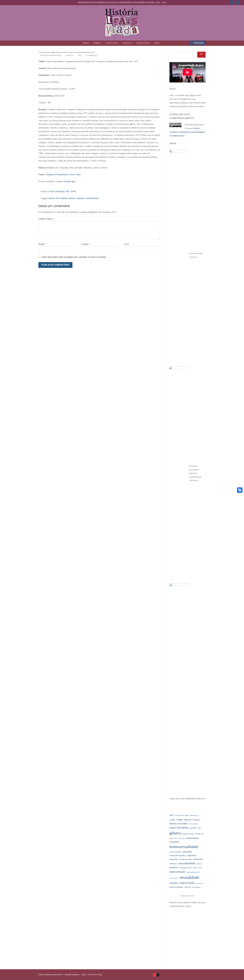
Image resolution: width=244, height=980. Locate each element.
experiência (193, 828)
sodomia (173, 883)
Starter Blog (97, 974)
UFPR (73, 191)
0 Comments (91, 55)
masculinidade (92, 198)
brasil (187, 815)
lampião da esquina (186, 859)
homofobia (174, 842)
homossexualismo (175, 852)
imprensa (81, 198)
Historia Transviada (50, 55)
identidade (187, 852)
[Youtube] (231, 2)
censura (51, 198)
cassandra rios (194, 815)
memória (173, 867)
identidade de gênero (177, 855)
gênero (72, 198)
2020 (79, 55)
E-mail (86, 244)
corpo (179, 819)
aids (171, 815)
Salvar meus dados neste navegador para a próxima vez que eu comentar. (74, 257)
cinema (172, 820)
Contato (198, 43)
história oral (199, 834)
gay (199, 828)
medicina (199, 864)
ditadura (196, 820)
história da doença (188, 834)
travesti (188, 887)
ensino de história (178, 827)
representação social (193, 872)
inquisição (173, 859)
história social (173, 838)
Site (126, 244)
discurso (187, 819)
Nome (42, 244)
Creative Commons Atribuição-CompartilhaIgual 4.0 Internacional (187, 132)
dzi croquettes (62, 198)
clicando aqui (69, 181)
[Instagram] (237, 2)
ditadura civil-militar (178, 823)
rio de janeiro (173, 878)
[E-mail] (154, 974)
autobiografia (179, 815)
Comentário (46, 219)
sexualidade (189, 877)
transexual (199, 883)
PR (67, 191)
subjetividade (187, 882)
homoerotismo (192, 838)
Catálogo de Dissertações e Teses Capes (63, 174)
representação (177, 871)
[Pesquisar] (201, 55)
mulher (194, 867)
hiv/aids (182, 838)
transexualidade (176, 887)
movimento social (185, 868)
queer (200, 867)
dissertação (60, 191)
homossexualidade (183, 847)
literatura (173, 863)
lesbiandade (198, 859)
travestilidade (196, 887)
